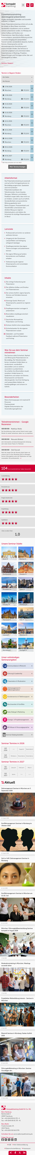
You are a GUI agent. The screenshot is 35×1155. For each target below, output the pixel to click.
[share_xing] (11, 1153)
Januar (13, 767)
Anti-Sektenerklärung (20, 1145)
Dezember (29, 756)
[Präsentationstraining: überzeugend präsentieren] (27, 5)
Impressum (27, 1148)
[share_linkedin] (24, 1153)
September (29, 749)
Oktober (13, 756)
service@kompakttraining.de (23, 1134)
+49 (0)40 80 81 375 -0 (12, 1118)
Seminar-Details (6, 63)
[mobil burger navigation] (23, 5)
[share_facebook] (15, 1153)
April (13, 774)
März (29, 767)
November (21, 756)
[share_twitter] (20, 1153)
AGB (9, 1145)
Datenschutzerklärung (12, 1148)
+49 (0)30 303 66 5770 (11, 1130)
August (21, 749)
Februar (21, 767)
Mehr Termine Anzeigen (17, 167)
